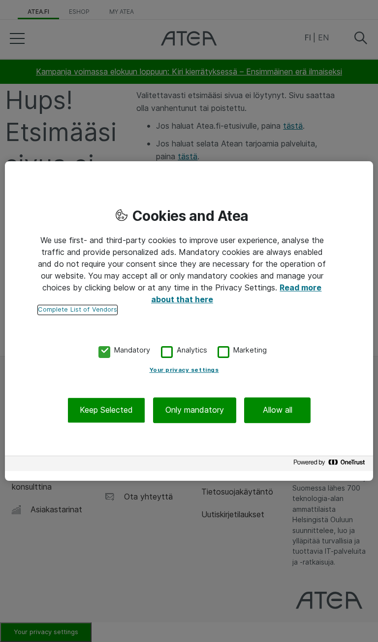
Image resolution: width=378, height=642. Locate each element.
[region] (189, 321)
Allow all (277, 410)
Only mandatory (194, 410)
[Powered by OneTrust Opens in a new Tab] (330, 465)
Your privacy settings (184, 370)
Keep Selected (106, 410)
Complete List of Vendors (77, 309)
